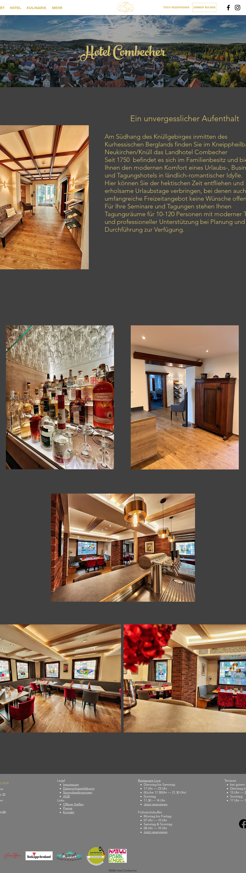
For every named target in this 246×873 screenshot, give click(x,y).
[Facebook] (228, 7)
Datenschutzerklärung (78, 788)
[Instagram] (237, 7)
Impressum (71, 785)
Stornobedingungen (77, 792)
